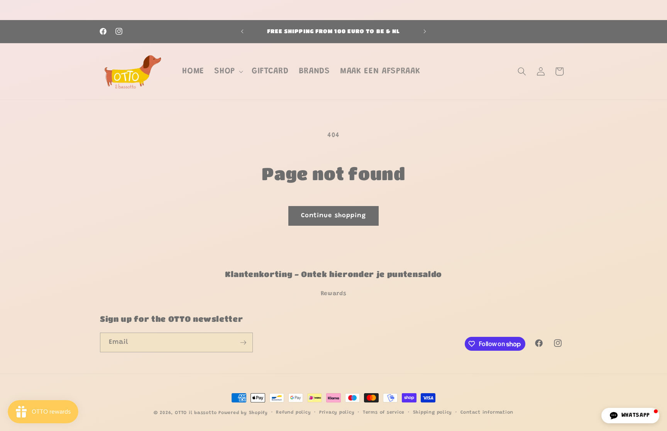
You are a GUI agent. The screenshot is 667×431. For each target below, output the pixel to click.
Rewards (334, 294)
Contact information (487, 412)
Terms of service (384, 412)
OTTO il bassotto (196, 413)
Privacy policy (337, 412)
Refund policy (293, 412)
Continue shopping (333, 216)
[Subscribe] (243, 343)
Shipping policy (432, 412)
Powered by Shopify (243, 413)
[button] (228, 71)
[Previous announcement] (242, 32)
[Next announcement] (424, 32)
